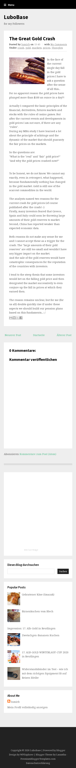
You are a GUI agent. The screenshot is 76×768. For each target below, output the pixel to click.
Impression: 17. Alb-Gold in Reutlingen (31, 628)
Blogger (60, 750)
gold (28, 47)
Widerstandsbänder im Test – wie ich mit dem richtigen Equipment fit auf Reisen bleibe (45, 673)
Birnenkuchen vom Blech (37, 611)
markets (37, 47)
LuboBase (16, 17)
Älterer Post (64, 335)
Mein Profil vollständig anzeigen (27, 707)
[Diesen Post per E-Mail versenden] (11, 318)
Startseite (39, 335)
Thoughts (57, 47)
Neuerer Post (13, 335)
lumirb (25, 44)
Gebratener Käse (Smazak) (38, 594)
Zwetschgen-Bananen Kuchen (40, 635)
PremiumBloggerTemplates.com (38, 758)
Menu (11, 5)
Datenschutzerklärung (38, 763)
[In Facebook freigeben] (21, 318)
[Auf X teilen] (17, 318)
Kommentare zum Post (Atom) (38, 454)
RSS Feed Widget (31, 550)
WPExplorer (26, 754)
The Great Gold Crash (32, 38)
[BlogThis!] (14, 318)
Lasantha (61, 754)
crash (20, 47)
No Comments (59, 44)
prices (46, 47)
